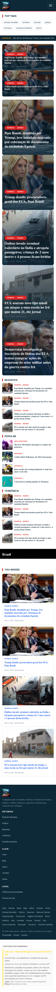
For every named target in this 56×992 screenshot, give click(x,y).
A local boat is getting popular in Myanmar (31, 481)
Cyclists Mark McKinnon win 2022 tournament (32, 457)
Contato (5, 873)
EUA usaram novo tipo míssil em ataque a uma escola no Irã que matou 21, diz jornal (27, 307)
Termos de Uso (8, 898)
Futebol (37, 920)
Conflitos (26, 22)
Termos (16, 935)
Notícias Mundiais (9, 817)
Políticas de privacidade (12, 892)
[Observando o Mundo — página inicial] (6, 5)
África (47, 916)
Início (4, 854)
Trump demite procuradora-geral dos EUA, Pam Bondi (26, 87)
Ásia (12, 920)
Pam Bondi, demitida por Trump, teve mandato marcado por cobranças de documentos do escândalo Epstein (28, 60)
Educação (22, 924)
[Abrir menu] (51, 5)
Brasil (19, 908)
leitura (38, 28)
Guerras (37, 22)
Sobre (4, 867)
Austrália (20, 920)
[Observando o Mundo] (28, 793)
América (5, 920)
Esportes (18, 454)
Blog (4, 861)
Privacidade (6, 935)
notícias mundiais (11, 22)
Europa (29, 920)
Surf (44, 920)
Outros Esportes (9, 924)
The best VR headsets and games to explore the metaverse (32, 445)
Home (4, 879)
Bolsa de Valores (43, 912)
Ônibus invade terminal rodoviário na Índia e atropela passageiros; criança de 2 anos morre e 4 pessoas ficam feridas (28, 250)
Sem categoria (20, 441)
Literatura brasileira (24, 28)
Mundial (10, 54)
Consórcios (20, 916)
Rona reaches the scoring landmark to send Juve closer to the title (33, 470)
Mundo (20, 54)
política (48, 22)
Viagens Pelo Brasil (35, 916)
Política (5, 823)
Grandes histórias (9, 841)
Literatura (8, 28)
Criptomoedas (8, 916)
